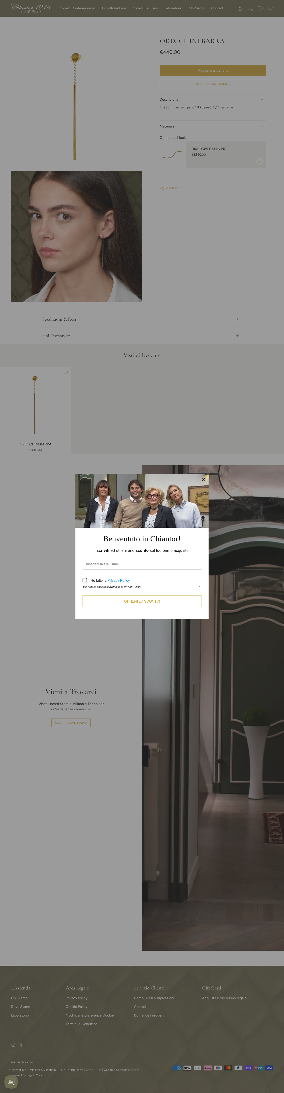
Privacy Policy (118, 580)
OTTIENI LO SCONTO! (142, 601)
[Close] (203, 479)
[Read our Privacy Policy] (198, 587)
